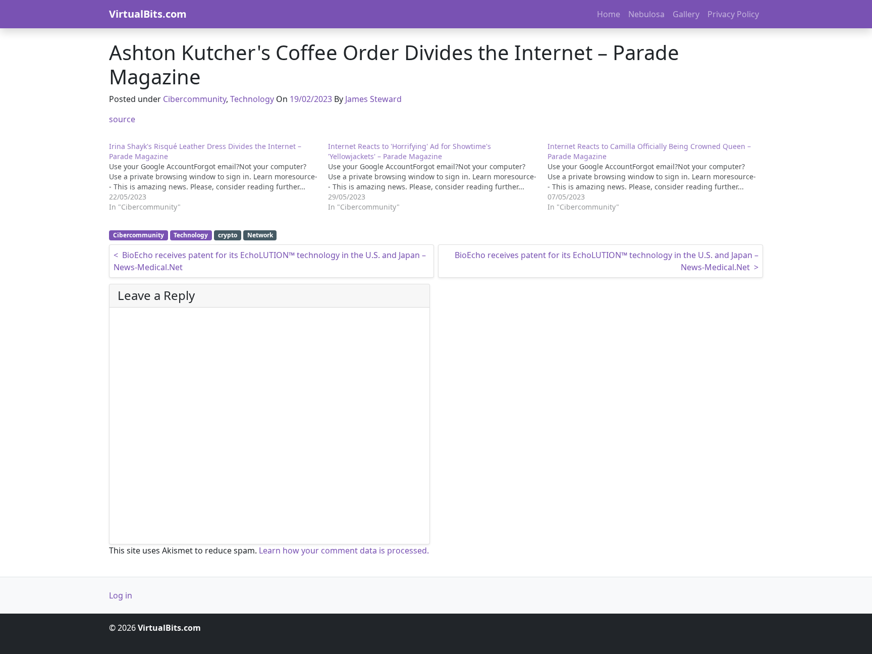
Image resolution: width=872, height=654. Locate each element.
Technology (252, 99)
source (122, 119)
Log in (120, 595)
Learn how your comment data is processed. (344, 550)
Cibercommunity (194, 99)
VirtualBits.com (148, 14)
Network (260, 235)
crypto (227, 235)
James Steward (373, 99)
